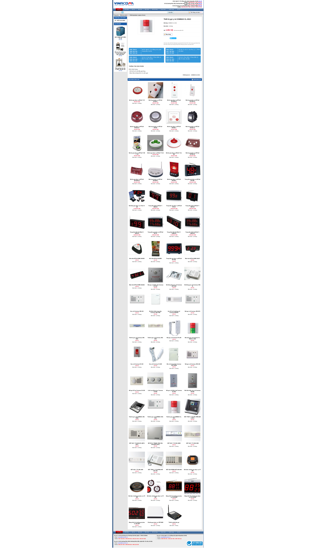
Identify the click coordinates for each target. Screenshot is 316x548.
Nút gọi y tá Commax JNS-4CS (192, 311)
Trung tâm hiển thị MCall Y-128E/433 (192, 232)
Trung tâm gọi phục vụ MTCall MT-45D (174, 259)
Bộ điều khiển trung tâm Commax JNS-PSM (155, 312)
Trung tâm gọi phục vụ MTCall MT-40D (192, 180)
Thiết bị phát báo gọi (174, 522)
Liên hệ (178, 9)
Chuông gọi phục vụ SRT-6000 (155, 522)
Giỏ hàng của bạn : (196, 12)
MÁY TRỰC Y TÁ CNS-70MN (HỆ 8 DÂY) (192, 417)
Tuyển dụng (171, 9)
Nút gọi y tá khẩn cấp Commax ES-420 (155, 285)
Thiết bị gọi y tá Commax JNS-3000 (155, 338)
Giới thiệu (126, 9)
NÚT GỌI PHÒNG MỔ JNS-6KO (174, 469)
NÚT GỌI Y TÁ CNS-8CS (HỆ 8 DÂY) (137, 444)
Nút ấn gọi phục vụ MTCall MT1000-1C (192, 101)
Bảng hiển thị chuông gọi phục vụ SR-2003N (174, 496)
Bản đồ (200, 1)
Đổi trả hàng (155, 9)
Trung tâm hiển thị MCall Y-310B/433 (174, 232)
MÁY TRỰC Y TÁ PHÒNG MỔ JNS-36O (155, 470)
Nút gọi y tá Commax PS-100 (174, 337)
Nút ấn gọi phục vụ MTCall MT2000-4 (155, 180)
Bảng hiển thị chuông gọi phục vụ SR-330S (137, 523)
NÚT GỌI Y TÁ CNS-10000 (173, 443)
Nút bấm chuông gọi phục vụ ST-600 (136, 496)
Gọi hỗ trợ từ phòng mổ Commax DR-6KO (174, 312)
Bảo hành (147, 9)
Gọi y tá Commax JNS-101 (137, 311)
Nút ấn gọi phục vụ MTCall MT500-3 (174, 127)
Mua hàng (168, 34)
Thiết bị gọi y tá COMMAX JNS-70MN (137, 417)
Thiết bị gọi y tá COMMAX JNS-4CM (155, 417)
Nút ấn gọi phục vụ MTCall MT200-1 (155, 101)
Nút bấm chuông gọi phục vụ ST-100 (192, 470)
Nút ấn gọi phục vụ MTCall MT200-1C (192, 127)
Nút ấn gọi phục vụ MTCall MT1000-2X (137, 180)
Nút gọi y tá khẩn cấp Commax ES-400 (174, 391)
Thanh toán (163, 9)
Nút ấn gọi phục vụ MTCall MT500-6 (174, 180)
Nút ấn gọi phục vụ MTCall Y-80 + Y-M (137, 153)
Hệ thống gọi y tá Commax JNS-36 (192, 285)
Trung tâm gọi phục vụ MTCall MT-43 (155, 232)
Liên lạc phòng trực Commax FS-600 (155, 391)
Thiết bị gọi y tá (186, 75)
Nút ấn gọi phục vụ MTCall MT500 (155, 127)
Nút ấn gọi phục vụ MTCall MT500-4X (192, 153)
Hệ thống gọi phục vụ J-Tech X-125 (137, 206)
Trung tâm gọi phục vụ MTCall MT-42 (174, 206)
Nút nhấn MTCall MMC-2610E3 (137, 258)
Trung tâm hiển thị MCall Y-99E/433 (137, 232)
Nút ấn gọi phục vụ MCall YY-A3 (155, 153)
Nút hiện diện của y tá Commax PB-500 (192, 391)
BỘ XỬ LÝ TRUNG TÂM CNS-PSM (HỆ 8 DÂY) (155, 444)
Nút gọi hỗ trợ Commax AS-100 (137, 390)
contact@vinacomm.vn (123, 537)
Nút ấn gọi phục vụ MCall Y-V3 (137, 100)
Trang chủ (119, 9)
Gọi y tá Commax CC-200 (155, 364)
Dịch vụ (133, 9)
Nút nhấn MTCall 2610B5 (155, 258)
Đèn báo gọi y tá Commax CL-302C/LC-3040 (192, 338)
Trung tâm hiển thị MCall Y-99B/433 (155, 206)
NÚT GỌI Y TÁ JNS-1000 (137, 469)
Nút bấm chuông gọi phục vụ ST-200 (155, 496)
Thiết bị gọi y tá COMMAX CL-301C (174, 417)
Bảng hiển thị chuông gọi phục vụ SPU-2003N (192, 496)
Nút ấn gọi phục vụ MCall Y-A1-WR (174, 153)
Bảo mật (140, 9)
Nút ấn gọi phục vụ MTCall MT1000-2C (174, 101)
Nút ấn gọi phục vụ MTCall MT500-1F (137, 127)
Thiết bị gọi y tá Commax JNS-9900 (137, 338)
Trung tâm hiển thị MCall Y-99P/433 (192, 206)
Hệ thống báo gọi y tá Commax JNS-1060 (174, 285)
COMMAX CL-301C (195, 75)
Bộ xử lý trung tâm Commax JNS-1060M (174, 364)
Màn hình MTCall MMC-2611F (192, 258)
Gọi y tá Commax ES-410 (137, 364)
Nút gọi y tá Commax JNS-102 (192, 364)
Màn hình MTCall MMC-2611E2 (137, 285)
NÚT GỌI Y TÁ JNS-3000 (192, 443)
